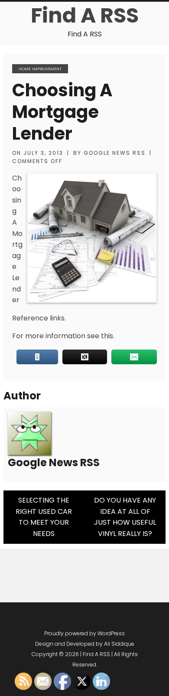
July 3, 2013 (43, 153)
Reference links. (39, 318)
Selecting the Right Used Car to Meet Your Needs (44, 517)
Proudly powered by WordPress (84, 633)
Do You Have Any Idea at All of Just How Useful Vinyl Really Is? (125, 517)
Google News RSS (115, 153)
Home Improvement (40, 69)
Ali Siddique (119, 643)
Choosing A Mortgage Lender (62, 112)
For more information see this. (63, 336)
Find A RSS (85, 15)
